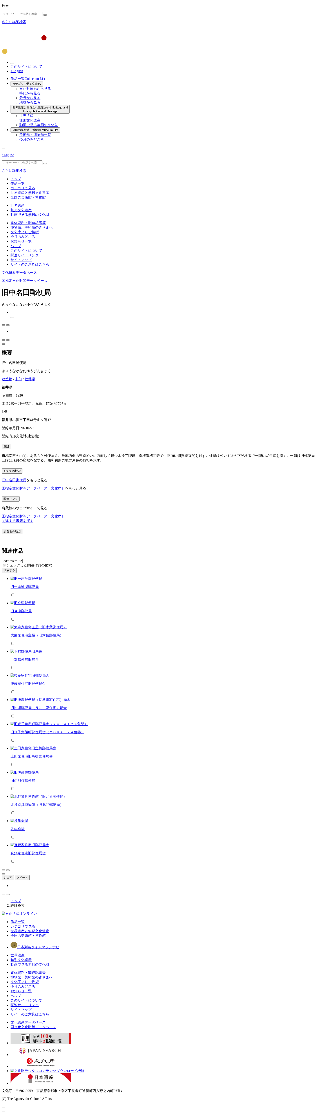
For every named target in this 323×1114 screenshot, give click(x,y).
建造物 (7, 379)
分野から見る (29, 98)
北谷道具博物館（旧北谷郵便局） (37, 805)
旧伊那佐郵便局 (23, 780)
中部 (18, 379)
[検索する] (45, 15)
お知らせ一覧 (21, 241)
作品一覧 (28, 79)
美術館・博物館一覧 (35, 135)
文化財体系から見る (35, 88)
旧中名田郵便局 (14, 480)
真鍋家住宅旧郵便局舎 (28, 853)
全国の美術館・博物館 (35, 130)
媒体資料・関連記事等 (28, 223)
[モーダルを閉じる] (3, 1107)
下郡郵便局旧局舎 (25, 659)
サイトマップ (21, 260)
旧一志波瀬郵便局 (25, 587)
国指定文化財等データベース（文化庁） (33, 488)
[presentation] (4, 565)
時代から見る (29, 93)
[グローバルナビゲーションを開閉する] (3, 148)
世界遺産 (26, 116)
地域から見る (29, 102)
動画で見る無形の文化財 (38, 125)
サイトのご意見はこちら (30, 264)
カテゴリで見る (26, 83)
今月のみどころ (31, 139)
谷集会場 (18, 829)
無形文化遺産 (29, 120)
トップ (16, 179)
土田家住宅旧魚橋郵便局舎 (32, 756)
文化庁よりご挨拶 (25, 232)
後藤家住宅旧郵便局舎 (28, 684)
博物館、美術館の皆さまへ (32, 227)
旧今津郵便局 (21, 611)
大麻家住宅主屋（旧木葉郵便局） (37, 635)
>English (17, 71)
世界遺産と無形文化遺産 (40, 109)
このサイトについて (26, 66)
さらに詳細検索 (14, 22)
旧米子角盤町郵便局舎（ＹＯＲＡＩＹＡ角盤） (47, 732)
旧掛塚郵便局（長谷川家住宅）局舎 (39, 708)
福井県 (30, 379)
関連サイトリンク (25, 255)
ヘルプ (16, 246)
